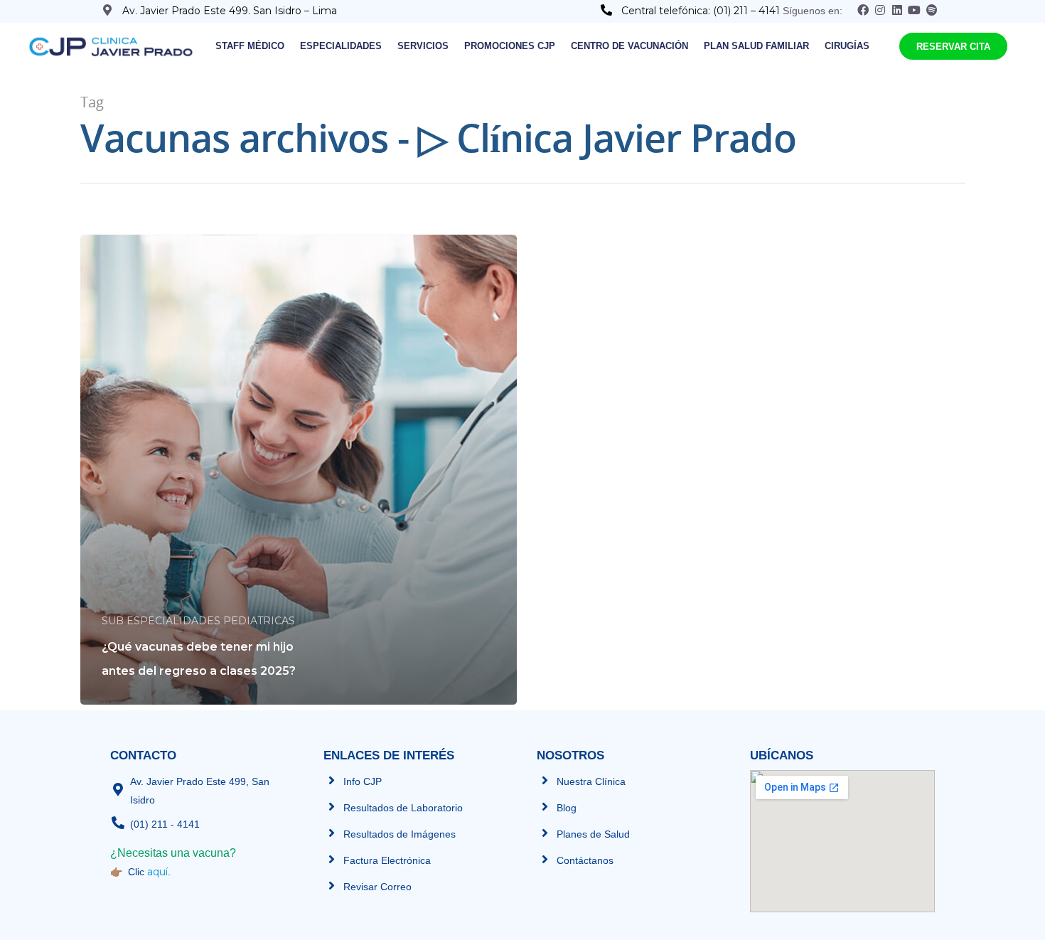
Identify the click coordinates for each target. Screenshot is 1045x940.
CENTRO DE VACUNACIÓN (629, 46)
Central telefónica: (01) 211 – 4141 (702, 10)
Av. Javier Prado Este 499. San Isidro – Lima (229, 10)
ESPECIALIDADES (341, 46)
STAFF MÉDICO (249, 46)
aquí (157, 871)
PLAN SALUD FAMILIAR (756, 46)
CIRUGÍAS (847, 46)
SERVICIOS (423, 46)
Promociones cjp (509, 46)
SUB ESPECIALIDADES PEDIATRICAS (198, 620)
